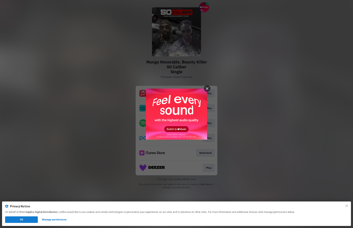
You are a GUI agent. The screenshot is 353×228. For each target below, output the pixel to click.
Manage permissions (54, 219)
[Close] (346, 205)
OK (21, 219)
